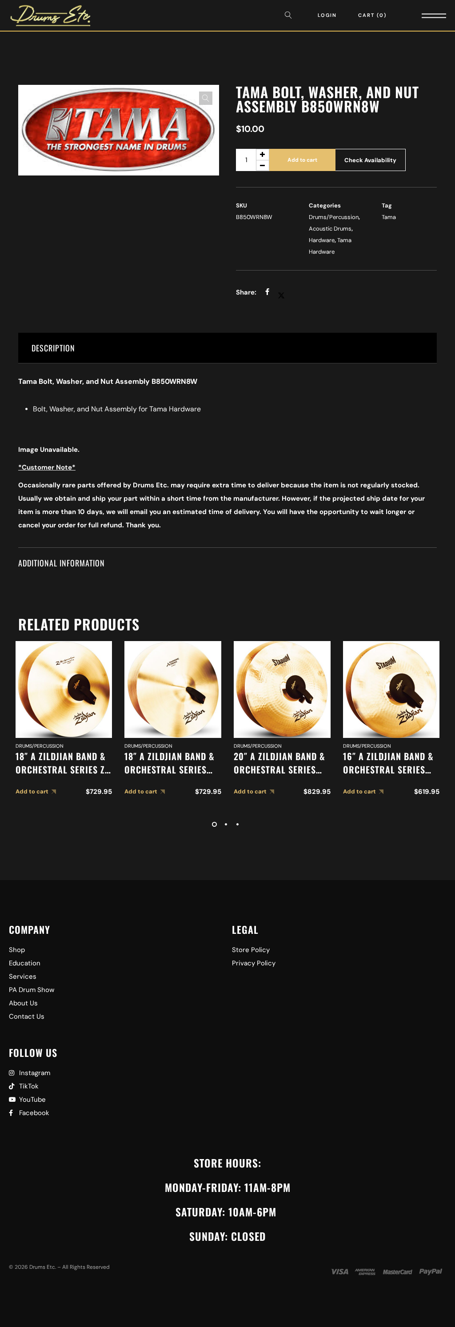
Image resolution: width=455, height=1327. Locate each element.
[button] (205, 98)
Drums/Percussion (334, 217)
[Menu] (421, 15)
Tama (389, 217)
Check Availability (370, 160)
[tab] (227, 348)
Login (327, 15)
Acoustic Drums (330, 228)
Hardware (322, 240)
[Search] (290, 15)
